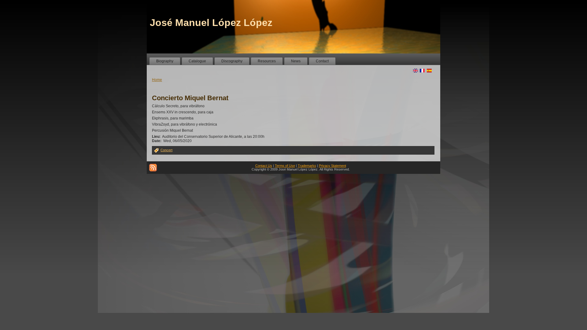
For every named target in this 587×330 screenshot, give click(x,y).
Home (157, 80)
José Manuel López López (211, 22)
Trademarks (307, 165)
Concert (166, 150)
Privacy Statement (332, 165)
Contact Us (263, 165)
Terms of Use (285, 165)
